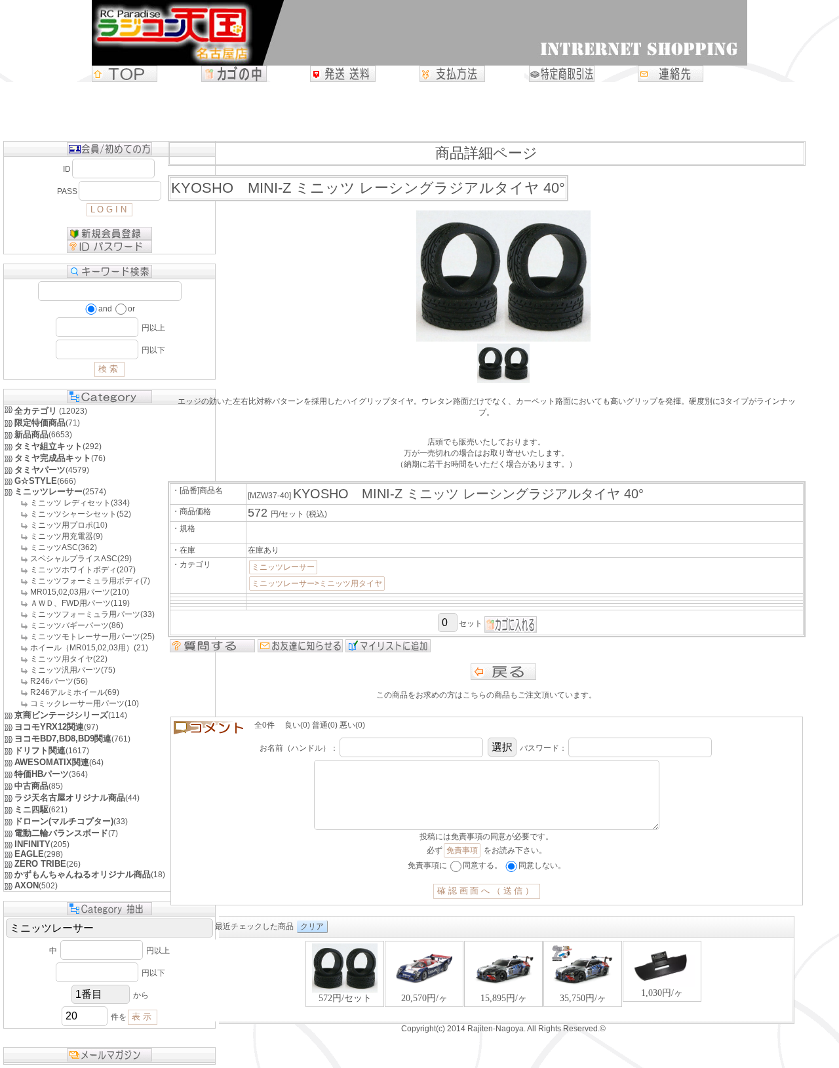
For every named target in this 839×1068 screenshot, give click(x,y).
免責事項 (462, 850)
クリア (312, 926)
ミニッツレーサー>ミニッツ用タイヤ (317, 583)
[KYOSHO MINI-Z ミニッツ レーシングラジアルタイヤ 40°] (503, 380)
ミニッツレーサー (283, 567)
